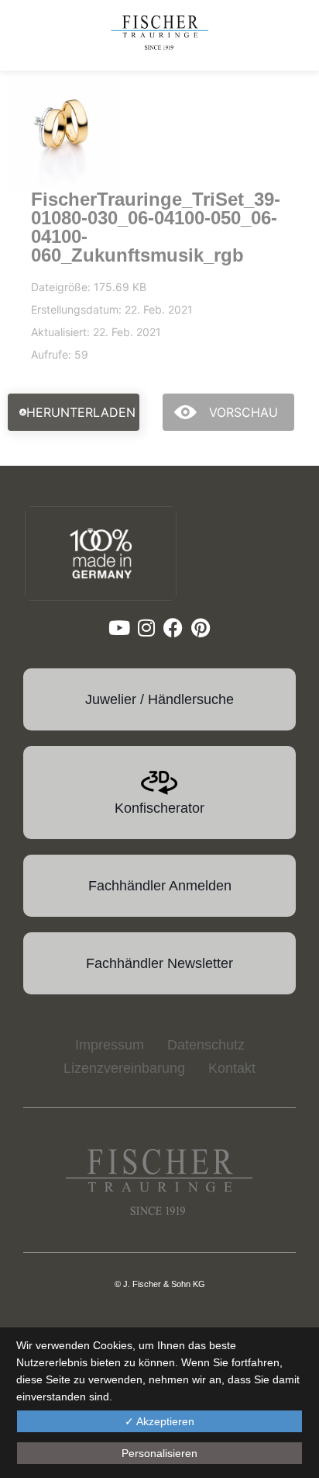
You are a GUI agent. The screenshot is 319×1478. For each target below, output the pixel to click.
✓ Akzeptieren (159, 1421)
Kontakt (232, 1068)
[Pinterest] (200, 627)
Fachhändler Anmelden (160, 885)
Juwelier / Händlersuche (159, 699)
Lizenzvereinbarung (124, 1068)
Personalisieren (159, 1453)
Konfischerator (159, 808)
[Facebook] (173, 627)
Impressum (109, 1045)
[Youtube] (119, 627)
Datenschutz (206, 1045)
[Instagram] (146, 627)
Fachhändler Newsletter (159, 963)
